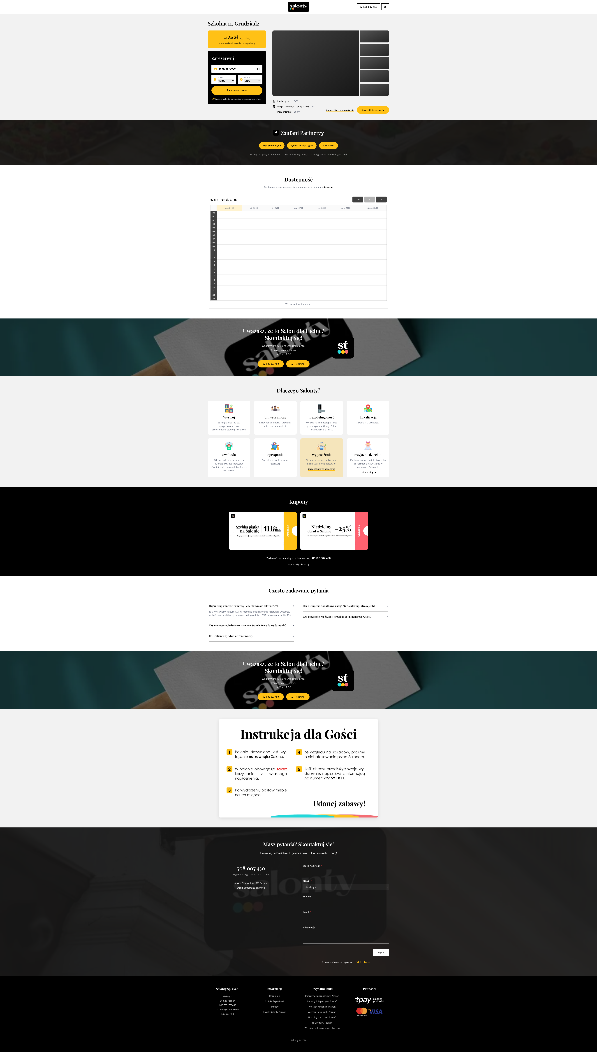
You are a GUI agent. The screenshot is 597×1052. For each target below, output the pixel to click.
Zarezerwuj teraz (237, 90)
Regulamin (274, 995)
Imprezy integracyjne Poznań (322, 1001)
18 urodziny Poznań (322, 1022)
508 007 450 (272, 363)
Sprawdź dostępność (373, 109)
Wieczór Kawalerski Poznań (322, 1011)
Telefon (307, 896)
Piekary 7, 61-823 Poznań (255, 883)
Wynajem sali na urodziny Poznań (322, 1027)
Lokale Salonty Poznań (274, 1011)
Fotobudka (328, 145)
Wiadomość (309, 927)
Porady (274, 1006)
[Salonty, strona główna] (298, 7)
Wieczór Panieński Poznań (322, 1006)
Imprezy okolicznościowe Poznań (322, 995)
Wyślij (381, 952)
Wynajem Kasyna (272, 145)
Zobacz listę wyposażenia (340, 109)
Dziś (358, 199)
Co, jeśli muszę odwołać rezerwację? (251, 636)
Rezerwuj (300, 363)
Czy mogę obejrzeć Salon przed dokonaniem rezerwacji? (345, 616)
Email (307, 912)
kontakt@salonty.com (254, 887)
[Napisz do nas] (385, 6)
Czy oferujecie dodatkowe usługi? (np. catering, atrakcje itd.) (345, 606)
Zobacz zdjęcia (368, 472)
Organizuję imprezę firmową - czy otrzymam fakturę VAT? (251, 606)
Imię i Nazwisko (312, 865)
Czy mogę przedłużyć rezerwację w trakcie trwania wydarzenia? (251, 625)
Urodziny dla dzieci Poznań (322, 1017)
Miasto (307, 881)
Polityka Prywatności (274, 1001)
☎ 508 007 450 (321, 558)
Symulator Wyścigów (302, 145)
